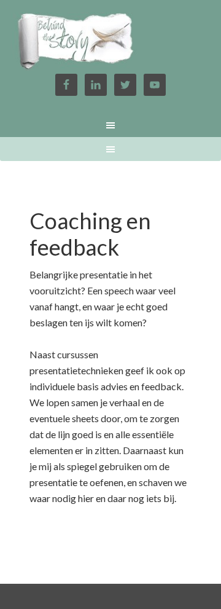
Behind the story (110, 43)
